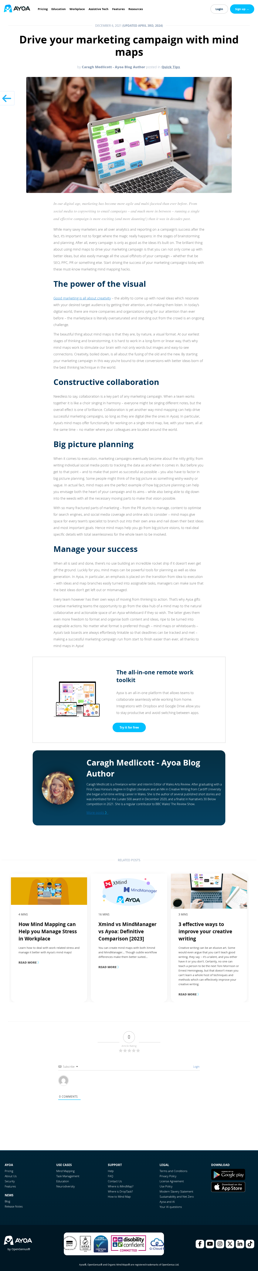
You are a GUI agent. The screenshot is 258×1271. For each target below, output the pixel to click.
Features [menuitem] (118, 9)
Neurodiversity (65, 1186)
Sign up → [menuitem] (242, 9)
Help (111, 1171)
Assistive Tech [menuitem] (98, 9)
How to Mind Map (119, 1196)
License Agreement (172, 1181)
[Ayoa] (17, 9)
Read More (29, 962)
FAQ (110, 1176)
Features (10, 1186)
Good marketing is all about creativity (82, 298)
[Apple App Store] (228, 1191)
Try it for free (129, 727)
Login (195, 1066)
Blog (7, 1201)
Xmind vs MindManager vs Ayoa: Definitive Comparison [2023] (127, 931)
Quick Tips (170, 66)
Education (62, 1181)
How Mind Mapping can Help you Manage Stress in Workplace (48, 931)
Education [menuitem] (58, 9)
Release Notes (14, 1206)
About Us (11, 1176)
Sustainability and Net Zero (177, 1196)
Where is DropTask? (120, 1191)
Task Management (67, 1176)
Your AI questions (171, 1207)
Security (10, 1181)
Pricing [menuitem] (43, 9)
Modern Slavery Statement (176, 1191)
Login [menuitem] (219, 9)
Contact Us (115, 1181)
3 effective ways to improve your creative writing (205, 931)
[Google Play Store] (228, 1179)
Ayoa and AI (167, 1202)
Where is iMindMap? (120, 1186)
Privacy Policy (168, 1176)
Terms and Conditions (173, 1171)
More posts (97, 812)
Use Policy (166, 1186)
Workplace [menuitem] (77, 9)
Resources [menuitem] (135, 9)
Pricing (9, 1171)
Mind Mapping (65, 1171)
